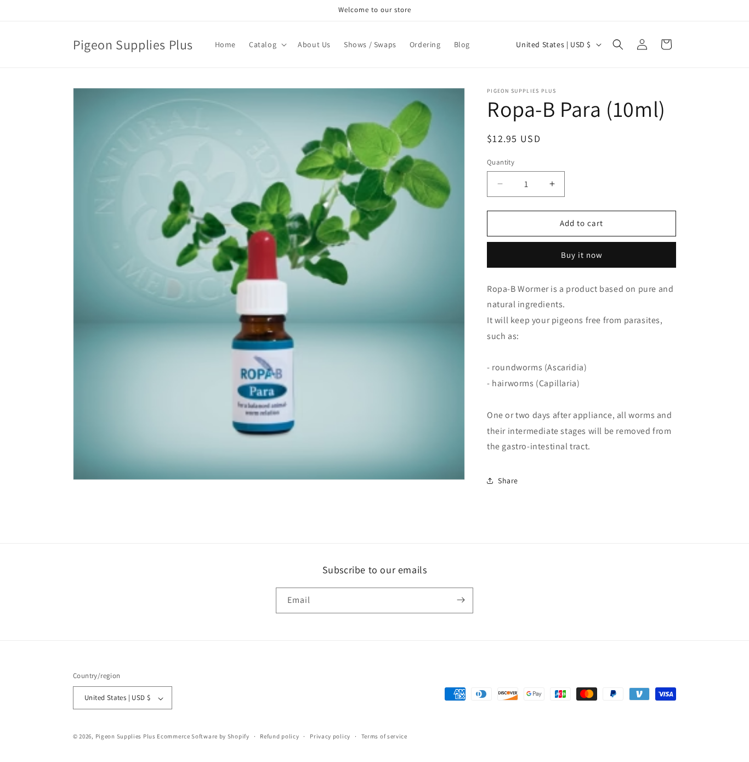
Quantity (500, 162)
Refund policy (279, 736)
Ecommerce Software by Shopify (203, 737)
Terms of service (384, 736)
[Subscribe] (461, 600)
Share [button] (508, 481)
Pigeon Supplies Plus (125, 737)
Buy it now (582, 255)
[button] (266, 44)
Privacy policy (330, 736)
